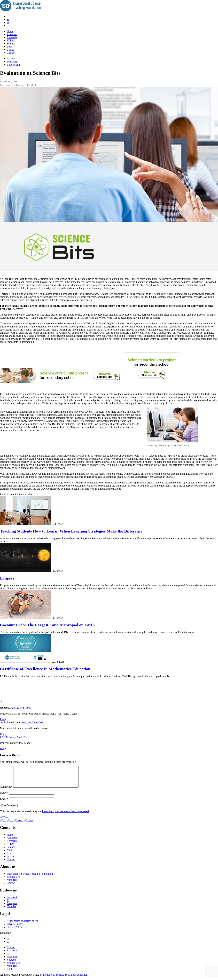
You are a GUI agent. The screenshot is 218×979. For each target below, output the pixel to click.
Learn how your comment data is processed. (65, 811)
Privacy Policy (14, 923)
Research (12, 37)
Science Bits (13, 876)
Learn (10, 46)
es (8, 22)
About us (12, 34)
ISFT (9, 968)
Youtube (11, 906)
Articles (11, 58)
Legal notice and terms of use (22, 920)
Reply (3, 719)
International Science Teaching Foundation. (65, 974)
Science (11, 43)
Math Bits (12, 879)
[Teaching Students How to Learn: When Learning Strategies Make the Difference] (25, 523)
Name (4, 792)
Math (9, 850)
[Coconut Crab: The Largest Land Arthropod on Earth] (25, 617)
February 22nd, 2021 (33, 722)
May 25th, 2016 (22, 707)
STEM (10, 40)
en (8, 19)
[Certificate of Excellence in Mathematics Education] (25, 661)
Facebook (12, 897)
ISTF (2, 737)
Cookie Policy (14, 927)
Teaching (12, 61)
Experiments (13, 64)
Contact (11, 52)
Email (4, 798)
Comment (6, 786)
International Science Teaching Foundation (30, 873)
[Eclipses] (25, 570)
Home (10, 31)
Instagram (12, 903)
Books (10, 49)
